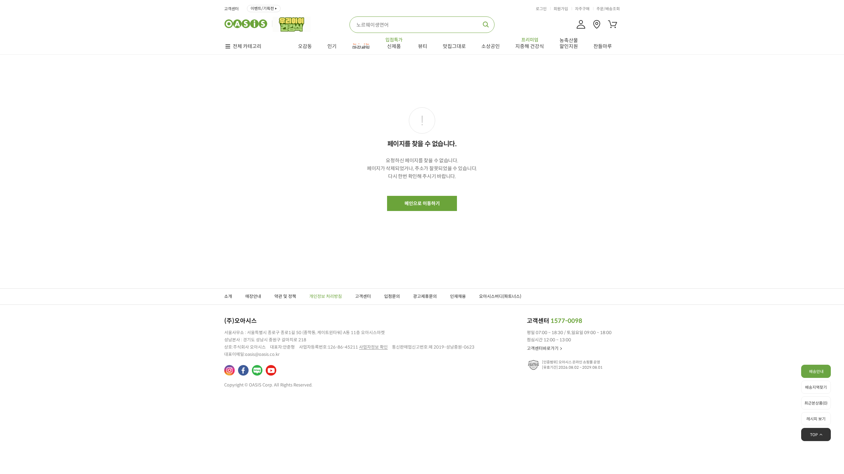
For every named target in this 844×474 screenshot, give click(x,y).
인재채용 (458, 296)
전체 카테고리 (247, 46)
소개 (228, 296)
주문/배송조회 (608, 9)
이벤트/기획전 (262, 8)
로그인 (541, 9)
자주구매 (582, 9)
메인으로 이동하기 (422, 203)
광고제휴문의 (425, 296)
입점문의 (392, 296)
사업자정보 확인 (373, 347)
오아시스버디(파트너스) (500, 296)
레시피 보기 (816, 418)
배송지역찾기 (816, 387)
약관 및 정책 (285, 296)
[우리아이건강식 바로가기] (293, 24)
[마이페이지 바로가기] (581, 24)
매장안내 (253, 296)
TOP (814, 434)
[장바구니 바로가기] (612, 24)
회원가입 (561, 9)
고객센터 (231, 9)
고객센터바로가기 (542, 348)
